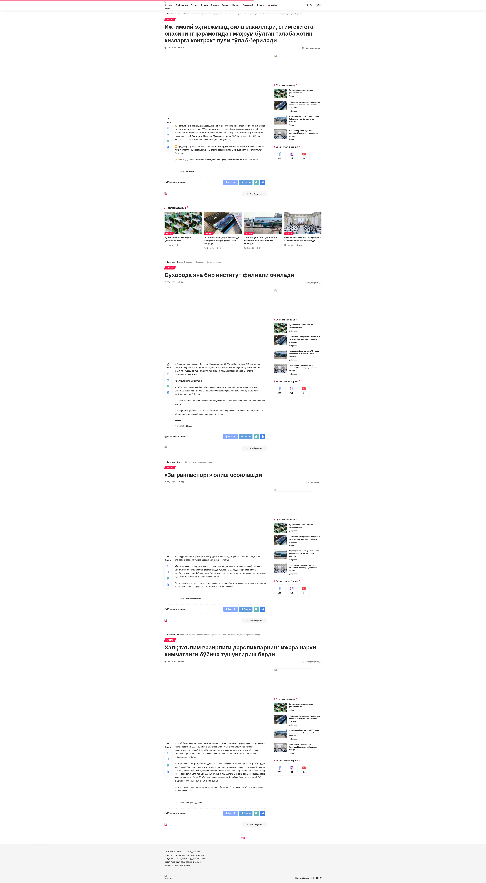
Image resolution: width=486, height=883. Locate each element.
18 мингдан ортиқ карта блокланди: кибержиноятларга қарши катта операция (304, 104)
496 (300, 245)
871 (182, 482)
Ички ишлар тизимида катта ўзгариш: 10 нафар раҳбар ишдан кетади (303, 133)
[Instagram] (292, 156)
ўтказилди (192, 374)
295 (182, 865)
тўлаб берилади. (194, 136)
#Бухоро (190, 426)
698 (182, 661)
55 (259, 248)
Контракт (190, 172)
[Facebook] (280, 156)
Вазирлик (190, 803)
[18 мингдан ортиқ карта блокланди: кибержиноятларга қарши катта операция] (280, 105)
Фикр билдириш (256, 194)
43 (220, 248)
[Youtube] (304, 156)
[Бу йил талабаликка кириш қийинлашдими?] (280, 93)
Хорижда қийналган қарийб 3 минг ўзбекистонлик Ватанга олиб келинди (304, 119)
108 (180, 245)
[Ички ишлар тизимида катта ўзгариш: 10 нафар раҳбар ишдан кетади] (280, 134)
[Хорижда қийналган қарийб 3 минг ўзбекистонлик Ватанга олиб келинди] (280, 119)
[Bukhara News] (168, 5)
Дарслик (199, 803)
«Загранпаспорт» (193, 598)
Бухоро (170, 19)
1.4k (182, 282)
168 (182, 47)
